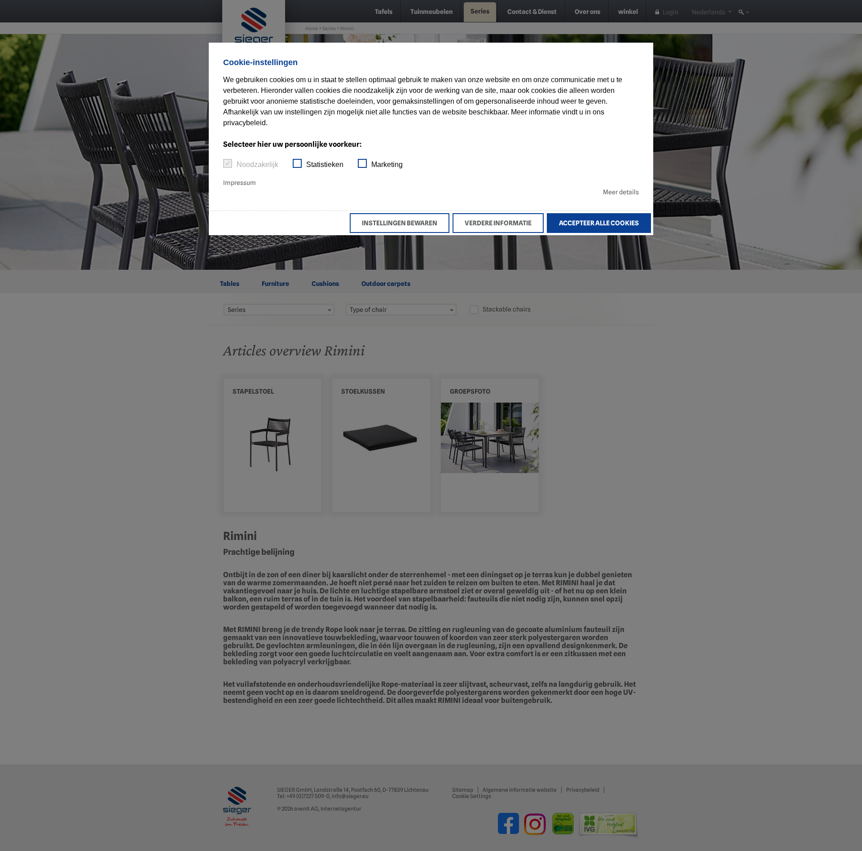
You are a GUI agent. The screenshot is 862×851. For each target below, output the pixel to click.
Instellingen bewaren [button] (399, 223)
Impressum (239, 182)
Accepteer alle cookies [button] (599, 223)
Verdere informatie (498, 223)
